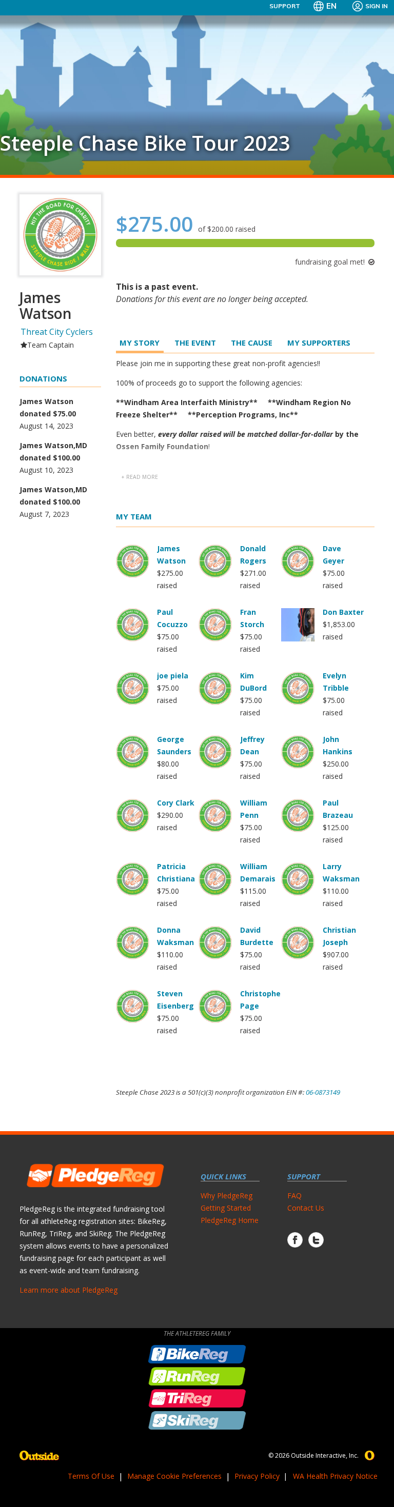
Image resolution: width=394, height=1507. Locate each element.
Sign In (376, 6)
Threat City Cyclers (57, 331)
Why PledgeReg (226, 1195)
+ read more (139, 476)
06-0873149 (323, 1092)
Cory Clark (175, 803)
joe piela (172, 675)
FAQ (294, 1195)
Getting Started (226, 1208)
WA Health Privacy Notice (335, 1476)
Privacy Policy (257, 1476)
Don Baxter (343, 612)
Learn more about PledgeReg (68, 1290)
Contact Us (305, 1208)
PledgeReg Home (230, 1220)
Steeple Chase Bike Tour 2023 (145, 143)
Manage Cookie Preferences (174, 1476)
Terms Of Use (91, 1476)
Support (284, 6)
